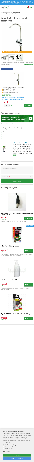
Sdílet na (7, 69)
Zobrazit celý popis (27, 64)
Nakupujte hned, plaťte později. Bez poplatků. (13, 99)
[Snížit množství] (3, 105)
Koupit (29, 105)
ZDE (14, 155)
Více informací (6, 451)
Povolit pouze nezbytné (17, 459)
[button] (23, 7)
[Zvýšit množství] (11, 105)
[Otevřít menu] (31, 7)
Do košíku (29, 218)
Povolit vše (17, 455)
